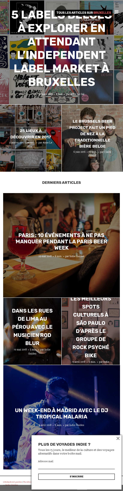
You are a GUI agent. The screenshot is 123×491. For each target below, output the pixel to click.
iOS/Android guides (12, 482)
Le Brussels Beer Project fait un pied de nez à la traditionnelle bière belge (92, 134)
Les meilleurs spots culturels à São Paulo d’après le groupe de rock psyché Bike (90, 327)
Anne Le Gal (77, 94)
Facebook (28, 482)
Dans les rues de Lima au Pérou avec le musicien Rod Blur (32, 327)
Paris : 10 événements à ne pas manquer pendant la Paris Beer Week (61, 241)
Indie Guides (77, 256)
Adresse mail (45, 461)
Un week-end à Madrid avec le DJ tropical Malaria (61, 413)
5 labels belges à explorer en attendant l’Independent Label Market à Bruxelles (61, 48)
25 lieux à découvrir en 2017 (30, 133)
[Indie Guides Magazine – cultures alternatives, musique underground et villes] (22, 12)
